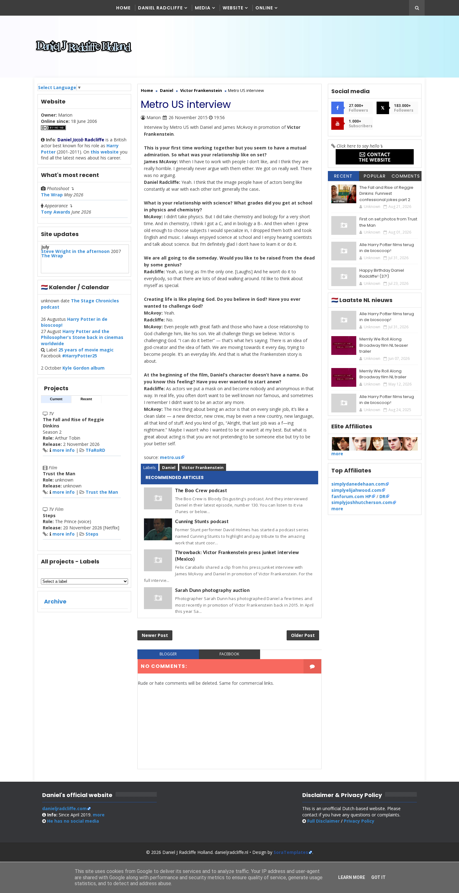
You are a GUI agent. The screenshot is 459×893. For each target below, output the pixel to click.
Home (123, 8)
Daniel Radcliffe (160, 8)
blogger (168, 654)
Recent (86, 399)
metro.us (170, 457)
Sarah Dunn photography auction (212, 590)
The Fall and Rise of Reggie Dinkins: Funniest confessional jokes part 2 (386, 193)
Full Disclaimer (323, 821)
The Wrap (52, 195)
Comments (406, 176)
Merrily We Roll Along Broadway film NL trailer (383, 374)
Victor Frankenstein (203, 467)
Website (233, 8)
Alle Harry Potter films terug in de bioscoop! (386, 248)
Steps (92, 534)
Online (264, 8)
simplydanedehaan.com (358, 484)
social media (73, 821)
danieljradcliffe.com (64, 808)
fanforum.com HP (351, 496)
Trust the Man (102, 492)
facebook (229, 654)
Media (202, 8)
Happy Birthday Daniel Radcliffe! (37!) (381, 273)
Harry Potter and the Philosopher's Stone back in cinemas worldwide (82, 337)
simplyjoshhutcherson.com (361, 502)
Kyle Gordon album (83, 368)
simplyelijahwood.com (356, 490)
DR (382, 496)
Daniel (168, 467)
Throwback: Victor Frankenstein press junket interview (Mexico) (237, 556)
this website (105, 152)
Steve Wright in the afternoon (75, 251)
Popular (375, 176)
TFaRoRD (95, 450)
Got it (378, 877)
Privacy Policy (359, 821)
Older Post (303, 635)
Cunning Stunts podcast (202, 521)
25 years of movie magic (86, 350)
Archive (55, 601)
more (337, 454)
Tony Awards (55, 212)
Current (56, 399)
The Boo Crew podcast (201, 490)
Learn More (351, 877)
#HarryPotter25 (79, 356)
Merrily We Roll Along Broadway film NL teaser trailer (383, 345)
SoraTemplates (291, 852)
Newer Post (155, 635)
